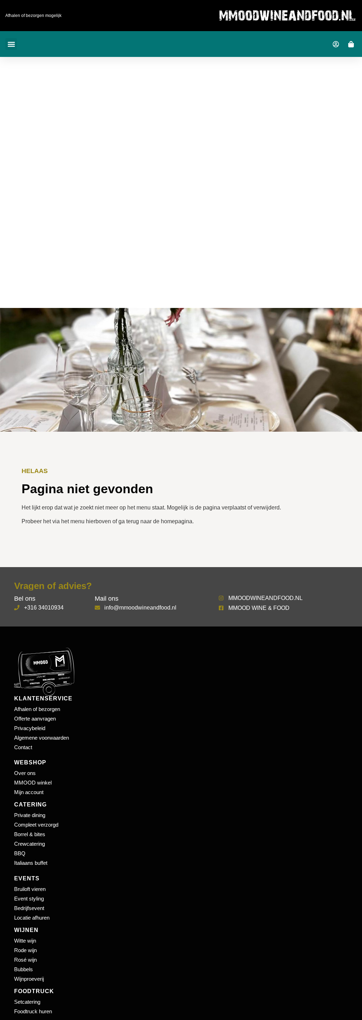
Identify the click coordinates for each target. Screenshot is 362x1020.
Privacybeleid (29, 728)
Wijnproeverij (29, 979)
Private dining (29, 815)
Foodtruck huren (33, 1011)
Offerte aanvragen (35, 719)
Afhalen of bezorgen (37, 709)
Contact (23, 747)
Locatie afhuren (31, 918)
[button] (11, 44)
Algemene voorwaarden (41, 738)
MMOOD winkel (33, 783)
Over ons (25, 773)
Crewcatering (29, 844)
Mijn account (28, 792)
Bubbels (23, 969)
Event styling (29, 899)
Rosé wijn (25, 960)
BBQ (19, 853)
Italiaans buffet (30, 863)
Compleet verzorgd (36, 825)
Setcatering (27, 1002)
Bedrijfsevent (29, 908)
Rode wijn (25, 950)
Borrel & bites (29, 834)
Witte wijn (25, 941)
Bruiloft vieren (30, 889)
